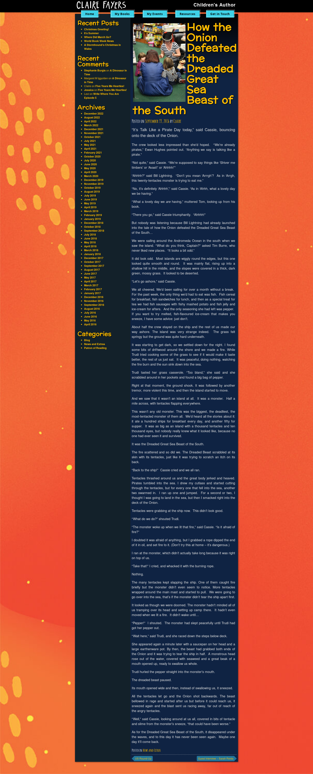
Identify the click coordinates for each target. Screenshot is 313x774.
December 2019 (93, 180)
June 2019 (90, 199)
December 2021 (93, 129)
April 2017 (90, 281)
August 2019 (92, 191)
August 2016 (92, 309)
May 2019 (90, 203)
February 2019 (93, 215)
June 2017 (90, 273)
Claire (177, 121)
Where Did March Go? (97, 37)
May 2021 (90, 145)
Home (89, 14)
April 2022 (90, 121)
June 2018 (90, 238)
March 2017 (91, 285)
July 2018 (90, 234)
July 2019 (90, 195)
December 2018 (93, 223)
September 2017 (94, 266)
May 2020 (90, 168)
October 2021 (92, 137)
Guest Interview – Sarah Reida (215, 758)
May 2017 (90, 277)
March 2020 (91, 176)
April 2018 (90, 246)
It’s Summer (91, 33)
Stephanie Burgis (95, 70)
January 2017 (92, 293)
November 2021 (94, 133)
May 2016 (90, 320)
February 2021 (93, 152)
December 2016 (93, 297)
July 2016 (90, 312)
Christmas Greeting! (96, 29)
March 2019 (91, 211)
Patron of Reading (95, 348)
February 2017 (93, 289)
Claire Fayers (103, 5)
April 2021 (90, 148)
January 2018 (92, 254)
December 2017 (93, 258)
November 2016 (94, 301)
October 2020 (92, 156)
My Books (122, 14)
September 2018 (94, 230)
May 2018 (90, 242)
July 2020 (90, 160)
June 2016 (90, 316)
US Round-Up (143, 758)
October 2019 (92, 188)
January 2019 (92, 219)
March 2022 (91, 125)
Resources (187, 14)
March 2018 (91, 250)
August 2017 (92, 270)
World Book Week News (99, 41)
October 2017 (92, 262)
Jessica (89, 90)
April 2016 (90, 324)
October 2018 (92, 227)
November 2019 (94, 184)
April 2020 (90, 172)
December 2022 (93, 113)
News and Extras (152, 750)
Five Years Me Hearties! (109, 86)
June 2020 (90, 164)
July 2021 (90, 141)
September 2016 (94, 305)
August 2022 (92, 117)
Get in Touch (220, 14)
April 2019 (90, 207)
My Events (155, 14)
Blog (87, 340)
